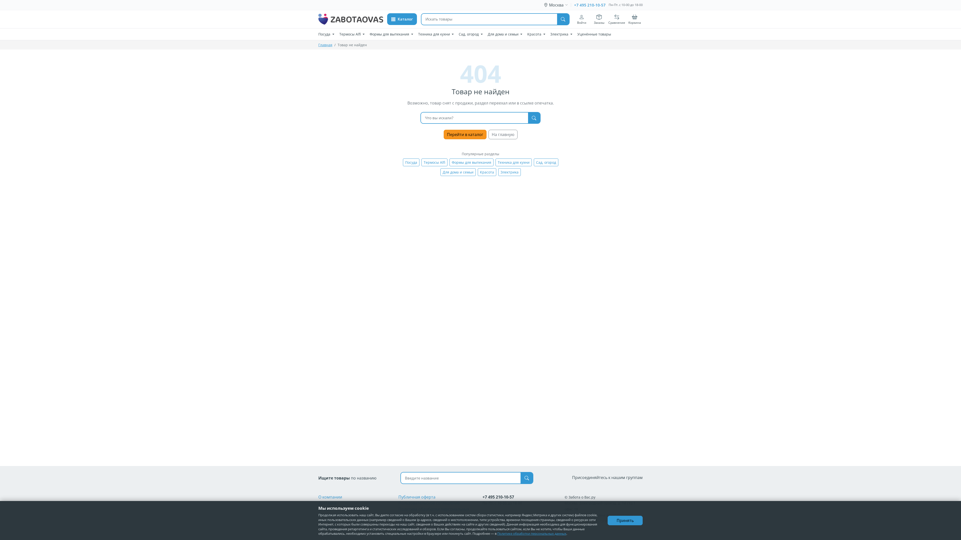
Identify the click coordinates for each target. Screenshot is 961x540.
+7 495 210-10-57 (590, 5)
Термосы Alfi (434, 162)
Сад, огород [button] (469, 34)
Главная (325, 44)
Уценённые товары (594, 34)
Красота (487, 172)
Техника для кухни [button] (434, 34)
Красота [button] (534, 34)
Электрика (510, 172)
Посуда (411, 162)
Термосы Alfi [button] (350, 34)
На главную (503, 134)
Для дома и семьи (458, 172)
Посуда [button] (324, 34)
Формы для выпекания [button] (390, 34)
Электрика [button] (559, 34)
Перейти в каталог (465, 134)
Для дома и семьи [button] (504, 34)
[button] (402, 19)
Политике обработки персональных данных (531, 533)
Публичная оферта (416, 497)
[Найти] (563, 19)
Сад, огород (546, 162)
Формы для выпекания (471, 162)
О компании (330, 497)
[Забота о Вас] (350, 19)
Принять (625, 520)
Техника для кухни (514, 162)
